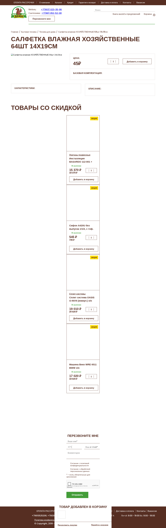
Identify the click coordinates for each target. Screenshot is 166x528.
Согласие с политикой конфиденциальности (79, 464)
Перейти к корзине (99, 525)
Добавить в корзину (137, 62)
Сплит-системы (77, 294)
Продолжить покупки (67, 525)
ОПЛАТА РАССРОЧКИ (24, 2)
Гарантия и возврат (87, 2)
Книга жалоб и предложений (126, 14)
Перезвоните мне (42, 19)
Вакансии (140, 2)
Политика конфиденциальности (49, 520)
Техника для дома (47, 32)
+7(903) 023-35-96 (51, 9)
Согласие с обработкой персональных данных (80, 470)
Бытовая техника (28, 32)
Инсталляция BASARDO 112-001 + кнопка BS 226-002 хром (83, 161)
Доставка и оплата (109, 2)
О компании (44, 2)
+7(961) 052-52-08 (52, 13)
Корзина (148, 14)
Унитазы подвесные (79, 155)
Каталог (58, 2)
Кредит (70, 2)
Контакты (127, 2)
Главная (14, 32)
